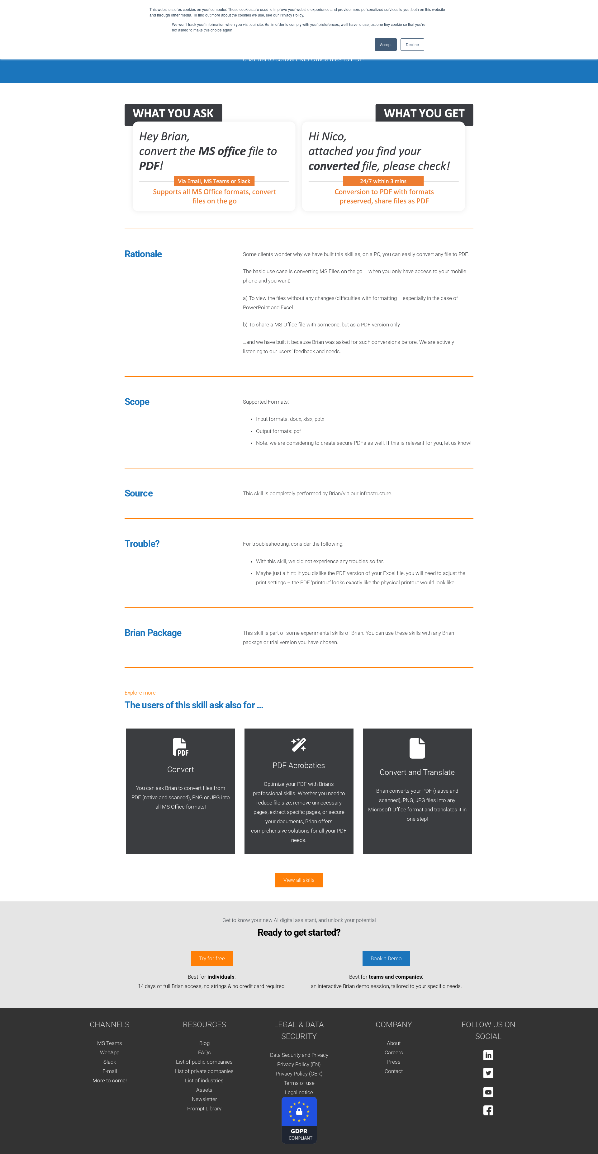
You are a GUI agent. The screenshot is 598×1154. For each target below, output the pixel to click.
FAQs (204, 1052)
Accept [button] (386, 44)
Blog (204, 1043)
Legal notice (299, 1092)
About (394, 1043)
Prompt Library (204, 1108)
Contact (394, 1071)
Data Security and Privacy (299, 1055)
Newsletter (204, 1099)
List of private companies (204, 1071)
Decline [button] (412, 44)
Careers (394, 1052)
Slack (109, 1062)
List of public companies (204, 1062)
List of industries (204, 1080)
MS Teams (109, 1043)
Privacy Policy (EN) (299, 1064)
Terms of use (299, 1083)
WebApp (109, 1052)
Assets (204, 1090)
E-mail (109, 1071)
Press (394, 1062)
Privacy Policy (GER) (299, 1073)
